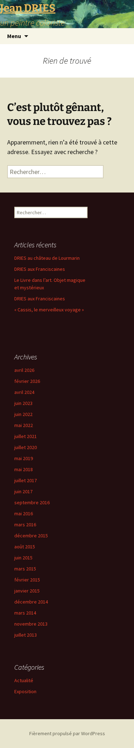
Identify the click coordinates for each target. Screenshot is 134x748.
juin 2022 (23, 414)
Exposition (25, 691)
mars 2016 (25, 524)
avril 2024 (24, 392)
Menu (14, 35)
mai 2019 (23, 458)
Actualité (23, 680)
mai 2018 (23, 469)
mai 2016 (23, 513)
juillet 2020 (25, 447)
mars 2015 (25, 568)
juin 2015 (23, 557)
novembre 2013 (31, 624)
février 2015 (27, 579)
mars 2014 (25, 613)
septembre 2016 (32, 502)
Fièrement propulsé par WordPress (67, 733)
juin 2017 (23, 491)
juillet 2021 (25, 436)
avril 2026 (24, 370)
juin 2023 (23, 403)
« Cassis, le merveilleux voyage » (49, 309)
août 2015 (24, 546)
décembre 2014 (31, 602)
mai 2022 (23, 425)
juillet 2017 (25, 480)
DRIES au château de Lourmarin (47, 258)
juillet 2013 (25, 635)
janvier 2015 (27, 591)
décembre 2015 (31, 535)
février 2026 (27, 381)
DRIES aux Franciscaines (39, 269)
